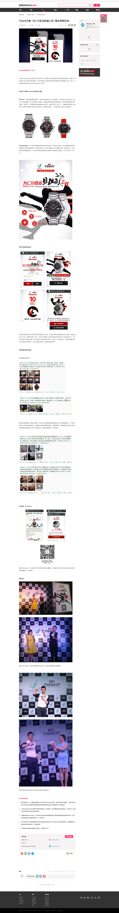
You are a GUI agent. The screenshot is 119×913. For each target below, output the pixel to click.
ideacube (93, 60)
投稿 (33, 905)
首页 (20, 10)
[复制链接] (32, 853)
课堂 (87, 10)
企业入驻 (34, 897)
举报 (60, 25)
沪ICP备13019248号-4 (38, 910)
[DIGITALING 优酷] (99, 898)
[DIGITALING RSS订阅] (95, 898)
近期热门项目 (30, 14)
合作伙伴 (21, 899)
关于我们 (21, 897)
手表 (82, 64)
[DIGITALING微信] (88, 898)
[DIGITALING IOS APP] (84, 898)
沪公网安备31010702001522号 (51, 910)
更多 (97, 44)
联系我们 (34, 899)
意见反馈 (47, 899)
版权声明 (47, 903)
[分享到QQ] (75, 25)
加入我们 (21, 903)
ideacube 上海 (90, 24)
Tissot (82, 60)
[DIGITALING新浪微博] (92, 898)
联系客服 (47, 905)
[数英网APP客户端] (103, 18)
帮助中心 (47, 897)
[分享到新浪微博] (72, 25)
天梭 (87, 60)
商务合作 (34, 901)
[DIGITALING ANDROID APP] (81, 898)
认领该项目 (69, 836)
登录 (27, 876)
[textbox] (73, 5)
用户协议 (47, 901)
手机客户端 (21, 901)
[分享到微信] (69, 25)
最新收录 (21, 14)
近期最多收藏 (41, 14)
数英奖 (98, 10)
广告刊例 (34, 903)
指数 (77, 10)
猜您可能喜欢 (84, 56)
